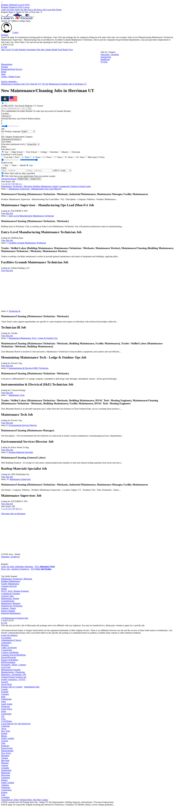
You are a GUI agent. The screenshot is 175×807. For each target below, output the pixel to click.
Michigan (5, 755)
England (4, 692)
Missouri (5, 763)
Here (11, 12)
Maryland (5, 760)
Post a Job (32, 9)
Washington (6, 770)
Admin (48, 49)
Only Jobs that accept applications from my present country (29, 176)
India (3, 696)
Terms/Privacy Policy (10, 800)
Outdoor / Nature (8, 608)
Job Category (7, 137)
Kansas (4, 792)
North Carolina (7, 738)
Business (5, 645)
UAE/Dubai (6, 721)
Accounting (6, 638)
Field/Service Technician (11, 606)
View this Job (7, 213)
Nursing (4, 67)
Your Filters (6, 142)
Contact (44, 800)
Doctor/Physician (8, 657)
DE (5, 47)
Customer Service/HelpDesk (13, 655)
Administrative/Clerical (11, 640)
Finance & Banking (9, 660)
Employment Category (23, 137)
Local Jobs (51, 9)
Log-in (21, 5)
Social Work (6, 684)
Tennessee (5, 777)
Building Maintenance (42, 186)
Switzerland (6, 714)
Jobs (3, 49)
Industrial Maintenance (11, 613)
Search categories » (9, 81)
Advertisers (31, 49)
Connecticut (6, 790)
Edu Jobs (41, 49)
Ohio (3, 743)
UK (2, 716)
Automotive (6, 642)
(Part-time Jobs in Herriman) (13, 513)
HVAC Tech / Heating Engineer (15, 591)
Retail (65, 49)
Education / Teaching (110, 54)
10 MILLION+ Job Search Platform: (17, 106)
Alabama (5, 785)
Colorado (5, 768)
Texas (3, 728)
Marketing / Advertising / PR (13, 674)
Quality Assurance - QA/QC (13, 679)
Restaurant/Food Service (11, 69)
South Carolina (7, 782)
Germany (5, 694)
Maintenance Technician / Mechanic (17, 186)
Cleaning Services (9, 586)
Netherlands (6, 699)
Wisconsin (5, 775)
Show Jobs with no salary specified (19, 173)
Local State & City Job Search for (15, 723)
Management (6, 64)
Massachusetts (7, 750)
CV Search (38, 106)
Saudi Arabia (6, 704)
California (5, 726)
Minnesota (5, 773)
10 (17, 184)
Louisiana (5, 797)
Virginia (4, 758)
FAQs (27, 5)
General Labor (84, 186)
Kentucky (5, 746)
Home (59, 9)
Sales (3, 74)
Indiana (4, 780)
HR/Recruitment (8, 662)
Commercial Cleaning (68, 186)
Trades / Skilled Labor (10, 76)
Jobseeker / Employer (10, 557)
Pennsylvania (7, 748)
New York (5, 731)
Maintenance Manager (10, 603)
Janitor (55, 186)
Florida (4, 733)
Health (54, 49)
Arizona (4, 765)
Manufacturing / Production (13, 672)
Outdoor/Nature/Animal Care (13, 677)
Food (60, 49)
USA (3, 719)
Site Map (37, 800)
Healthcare (105, 59)
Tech (70, 49)
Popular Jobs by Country (12, 687)
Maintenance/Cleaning (11, 669)
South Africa (6, 709)
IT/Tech (104, 62)
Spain (3, 711)
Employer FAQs (16, 7)
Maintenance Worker (10, 598)
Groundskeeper (7, 601)
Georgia (4, 741)
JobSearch (13, 5)
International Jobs (31, 687)
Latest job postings (9, 635)
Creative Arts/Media (9, 652)
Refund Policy (26, 800)
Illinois (4, 736)
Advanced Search (8, 179)
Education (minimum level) (13, 144)
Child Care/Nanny (9, 647)
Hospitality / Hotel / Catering (13, 665)
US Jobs (14, 49)
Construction (6, 650)
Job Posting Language (10, 131)
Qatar (3, 701)
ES (2, 47)
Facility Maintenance (10, 584)
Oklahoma (5, 787)
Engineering (106, 57)
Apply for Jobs (7, 9)
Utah (3, 795)
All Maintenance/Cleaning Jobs (14, 618)
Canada (4, 689)
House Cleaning (8, 611)
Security (4, 682)
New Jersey (6, 753)
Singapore (5, 706)
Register (4, 5)
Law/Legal (6, 667)
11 (20, 184)
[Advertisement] (51, 57)
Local (7, 49)
